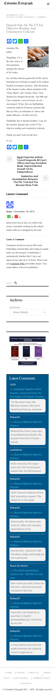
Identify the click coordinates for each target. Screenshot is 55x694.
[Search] (14, 283)
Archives (14, 307)
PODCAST (21, 673)
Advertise (26, 683)
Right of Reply (21, 678)
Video (9, 673)
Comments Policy (41, 678)
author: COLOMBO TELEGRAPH (20, 17)
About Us (34, 673)
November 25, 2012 (14, 15)
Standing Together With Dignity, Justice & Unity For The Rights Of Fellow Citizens (27, 393)
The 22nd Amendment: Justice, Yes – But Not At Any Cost (26, 574)
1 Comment (41, 17)
